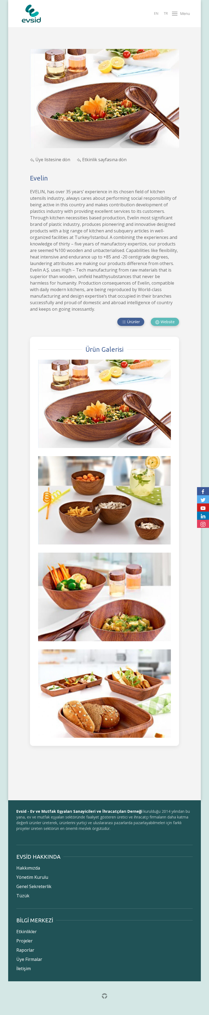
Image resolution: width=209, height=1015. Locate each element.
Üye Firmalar (29, 959)
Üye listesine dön (52, 160)
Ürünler (133, 321)
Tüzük (22, 896)
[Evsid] (31, 13)
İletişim (23, 969)
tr (166, 13)
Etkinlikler (26, 932)
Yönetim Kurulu (32, 877)
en (156, 13)
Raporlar (25, 950)
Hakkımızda (28, 868)
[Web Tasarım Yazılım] (104, 995)
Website (167, 321)
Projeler (24, 941)
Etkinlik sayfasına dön (104, 160)
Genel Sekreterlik (33, 886)
